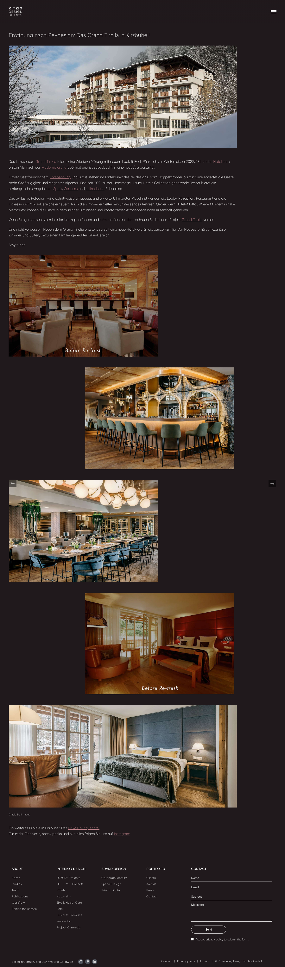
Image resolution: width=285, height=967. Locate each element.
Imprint (204, 961)
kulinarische (95, 188)
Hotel (217, 161)
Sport (57, 188)
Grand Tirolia (45, 161)
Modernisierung (53, 167)
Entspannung (60, 177)
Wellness (71, 188)
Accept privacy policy (209, 939)
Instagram (122, 834)
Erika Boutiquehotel (83, 828)
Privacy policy (186, 961)
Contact (166, 961)
